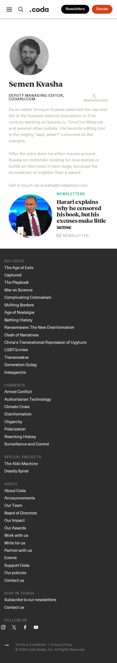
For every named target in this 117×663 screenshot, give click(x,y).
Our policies (15, 572)
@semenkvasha (96, 99)
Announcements (19, 498)
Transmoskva (16, 357)
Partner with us (18, 550)
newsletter (75, 236)
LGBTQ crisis (16, 349)
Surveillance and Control (26, 444)
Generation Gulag (20, 364)
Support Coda (16, 565)
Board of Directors (20, 513)
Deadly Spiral (16, 471)
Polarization (15, 429)
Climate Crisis (16, 406)
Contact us (14, 580)
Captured (12, 275)
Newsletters (75, 9)
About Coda (15, 490)
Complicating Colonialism (27, 297)
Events (10, 557)
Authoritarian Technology (27, 399)
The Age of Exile (18, 267)
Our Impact (14, 520)
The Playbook (16, 282)
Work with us (16, 535)
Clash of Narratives (21, 335)
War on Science (18, 290)
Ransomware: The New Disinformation (39, 327)
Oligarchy (13, 421)
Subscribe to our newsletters (30, 599)
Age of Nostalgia (19, 312)
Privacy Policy (61, 644)
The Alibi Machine (21, 463)
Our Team (13, 505)
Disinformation (18, 414)
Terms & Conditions (30, 644)
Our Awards (15, 528)
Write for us (14, 543)
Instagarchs (15, 372)
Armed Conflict (18, 391)
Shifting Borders (19, 305)
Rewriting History (20, 436)
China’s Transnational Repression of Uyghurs (45, 342)
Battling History (18, 320)
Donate (102, 9)
